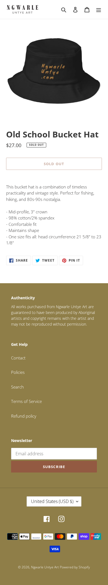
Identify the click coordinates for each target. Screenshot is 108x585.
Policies (18, 372)
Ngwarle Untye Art (45, 567)
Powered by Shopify (75, 567)
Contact (18, 358)
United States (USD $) (52, 501)
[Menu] (98, 9)
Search (17, 387)
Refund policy (23, 416)
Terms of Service (26, 401)
